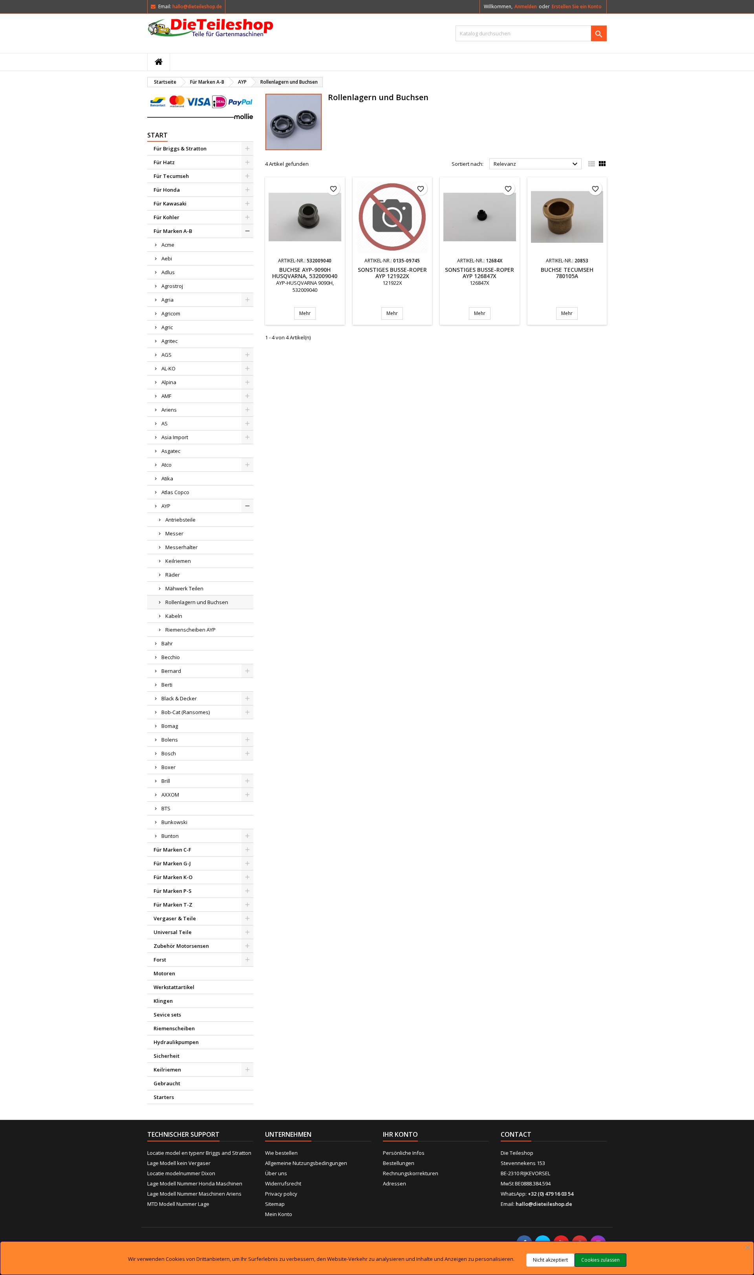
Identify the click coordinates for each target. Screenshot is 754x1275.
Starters (164, 1097)
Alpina (168, 382)
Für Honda (167, 189)
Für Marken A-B (173, 230)
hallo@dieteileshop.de (197, 6)
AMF (166, 395)
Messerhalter (181, 547)
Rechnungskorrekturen (410, 1173)
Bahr (167, 643)
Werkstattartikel (174, 987)
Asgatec (170, 450)
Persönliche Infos (404, 1152)
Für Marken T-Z (173, 904)
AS (164, 423)
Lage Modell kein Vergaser (178, 1163)
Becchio (170, 657)
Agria (167, 299)
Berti (166, 684)
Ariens (169, 409)
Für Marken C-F (172, 849)
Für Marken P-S (173, 890)
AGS (166, 354)
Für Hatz (164, 162)
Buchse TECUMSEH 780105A (567, 273)
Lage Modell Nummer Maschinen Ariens (194, 1193)
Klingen (163, 1000)
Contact (516, 1134)
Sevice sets (167, 1014)
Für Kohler (166, 217)
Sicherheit (166, 1055)
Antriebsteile (180, 519)
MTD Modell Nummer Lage (178, 1203)
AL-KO (168, 368)
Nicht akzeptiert (550, 1260)
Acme (167, 244)
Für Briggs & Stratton (180, 148)
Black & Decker (179, 698)
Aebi (166, 258)
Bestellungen (398, 1163)
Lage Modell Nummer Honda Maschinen (194, 1183)
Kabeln (173, 615)
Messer (174, 533)
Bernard (171, 670)
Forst (160, 959)
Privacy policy (281, 1193)
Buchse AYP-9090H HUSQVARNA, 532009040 (304, 273)
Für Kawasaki (170, 203)
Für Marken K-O (173, 877)
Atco (166, 464)
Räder (172, 574)
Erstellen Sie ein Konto (577, 6)
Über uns (276, 1173)
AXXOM (170, 794)
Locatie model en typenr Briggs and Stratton (199, 1152)
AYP (165, 505)
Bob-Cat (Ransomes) (185, 712)
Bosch (168, 753)
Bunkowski (174, 822)
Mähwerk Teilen (184, 588)
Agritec (169, 340)
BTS (165, 808)
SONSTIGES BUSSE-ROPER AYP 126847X (479, 273)
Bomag (169, 725)
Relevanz (537, 164)
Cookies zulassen (600, 1260)
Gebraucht (167, 1083)
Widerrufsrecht (283, 1183)
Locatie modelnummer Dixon (181, 1173)
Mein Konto (278, 1214)
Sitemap (275, 1203)
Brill (165, 780)
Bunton (170, 835)
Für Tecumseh (171, 176)
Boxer (168, 767)
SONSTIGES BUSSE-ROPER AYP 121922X (392, 273)
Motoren (164, 973)
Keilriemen (178, 560)
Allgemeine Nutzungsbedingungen (306, 1163)
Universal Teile (173, 932)
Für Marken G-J (172, 863)
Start (157, 135)
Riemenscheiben (174, 1028)
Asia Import (174, 437)
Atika (167, 478)
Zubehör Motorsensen (181, 945)
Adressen (394, 1183)
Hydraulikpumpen (176, 1042)
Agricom (170, 313)
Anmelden (525, 6)
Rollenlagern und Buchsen (196, 602)
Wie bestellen (281, 1152)
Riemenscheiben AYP (190, 629)
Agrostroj (172, 285)
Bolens (169, 739)
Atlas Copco (175, 492)
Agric (167, 327)
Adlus (168, 272)
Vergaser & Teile (175, 918)
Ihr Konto (400, 1134)
